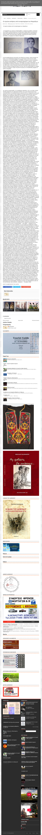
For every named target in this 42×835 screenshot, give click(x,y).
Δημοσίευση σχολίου (7, 318)
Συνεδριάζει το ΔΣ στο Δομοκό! (8, 718)
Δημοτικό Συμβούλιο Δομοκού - (30, 742)
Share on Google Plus (26, 286)
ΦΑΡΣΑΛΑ (31, 23)
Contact (33, 833)
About (30, 833)
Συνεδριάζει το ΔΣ (24, 771)
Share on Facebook (8, 286)
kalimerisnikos (11, 326)
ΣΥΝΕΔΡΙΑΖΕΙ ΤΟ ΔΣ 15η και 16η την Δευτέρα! (11, 722)
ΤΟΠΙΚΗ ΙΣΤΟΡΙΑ (27, 23)
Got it (24, 5)
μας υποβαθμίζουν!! (29, 707)
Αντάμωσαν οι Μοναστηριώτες (12, 731)
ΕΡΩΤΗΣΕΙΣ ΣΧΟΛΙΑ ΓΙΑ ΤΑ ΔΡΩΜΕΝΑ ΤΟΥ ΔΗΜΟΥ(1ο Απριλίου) (31, 752)
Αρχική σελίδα (20, 320)
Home (27, 833)
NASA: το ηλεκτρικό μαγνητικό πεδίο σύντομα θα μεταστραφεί (13, 745)
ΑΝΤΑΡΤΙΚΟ (18, 23)
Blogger (37, 833)
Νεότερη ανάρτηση (6, 320)
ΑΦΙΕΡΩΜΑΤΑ (22, 23)
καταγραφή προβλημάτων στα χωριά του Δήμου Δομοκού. (13, 753)
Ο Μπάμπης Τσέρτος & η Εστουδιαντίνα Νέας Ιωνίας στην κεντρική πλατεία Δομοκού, (29, 762)
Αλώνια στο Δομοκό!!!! (29, 766)
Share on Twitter (17, 286)
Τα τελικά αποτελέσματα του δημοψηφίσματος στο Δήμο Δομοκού (31, 747)
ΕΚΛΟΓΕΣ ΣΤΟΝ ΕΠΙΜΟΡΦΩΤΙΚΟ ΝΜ (31, 775)
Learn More (19, 5)
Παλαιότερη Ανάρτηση (35, 320)
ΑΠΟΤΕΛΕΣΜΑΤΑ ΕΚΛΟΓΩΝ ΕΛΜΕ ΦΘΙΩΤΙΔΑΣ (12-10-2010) (32, 703)
